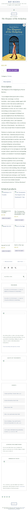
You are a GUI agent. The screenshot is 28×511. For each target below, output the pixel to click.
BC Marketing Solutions (18, 507)
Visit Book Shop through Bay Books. (12, 346)
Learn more (22, 486)
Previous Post (8, 261)
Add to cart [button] (6, 218)
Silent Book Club (8, 407)
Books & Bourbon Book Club (11, 400)
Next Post (20, 261)
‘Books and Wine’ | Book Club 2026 (12, 393)
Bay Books (14, 2)
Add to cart (13, 70)
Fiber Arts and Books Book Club (12, 414)
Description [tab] (7, 81)
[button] (14, 14)
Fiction (10, 76)
